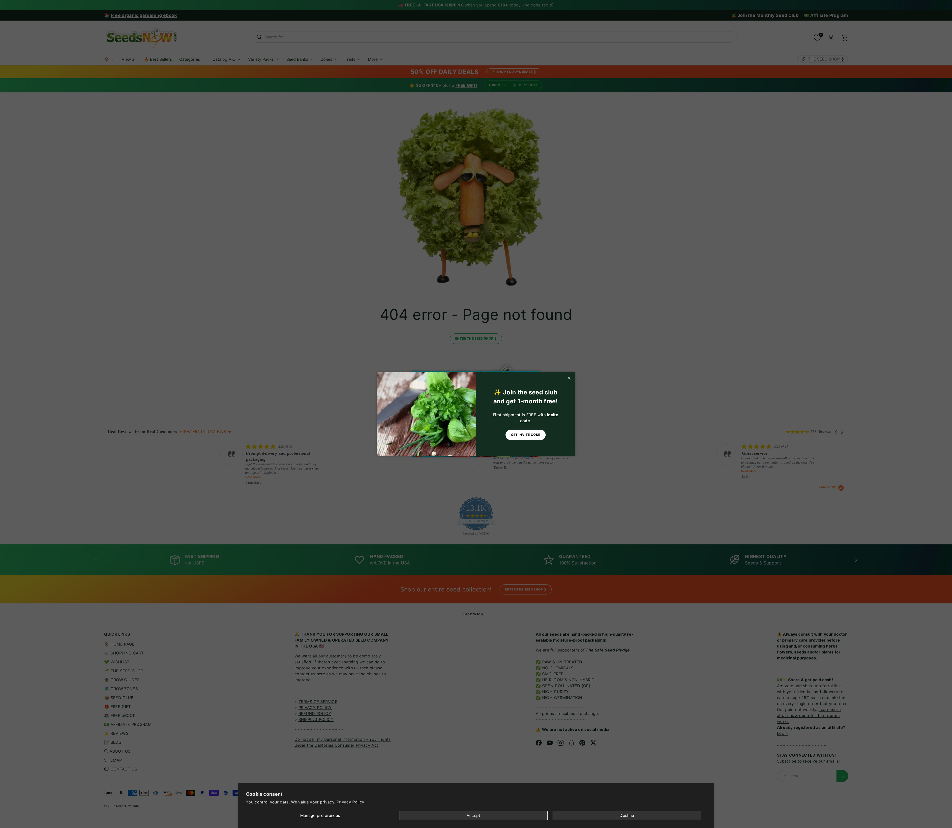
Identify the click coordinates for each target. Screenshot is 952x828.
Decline (627, 815)
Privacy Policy (350, 801)
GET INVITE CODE (525, 435)
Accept (473, 815)
